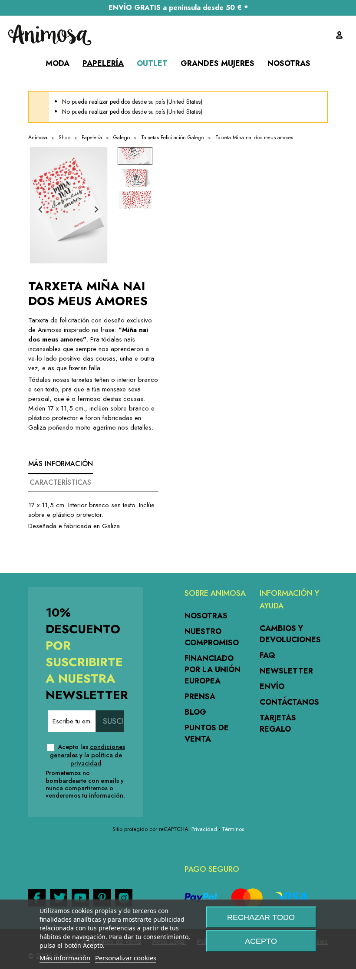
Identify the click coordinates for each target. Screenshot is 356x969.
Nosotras (206, 615)
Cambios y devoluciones (290, 634)
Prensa (200, 696)
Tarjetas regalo (278, 723)
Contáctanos (289, 702)
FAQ (267, 655)
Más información (65, 957)
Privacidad (204, 829)
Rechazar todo (261, 917)
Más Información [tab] (60, 464)
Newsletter (286, 671)
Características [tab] (60, 482)
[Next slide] (96, 210)
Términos (233, 829)
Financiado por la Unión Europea (213, 670)
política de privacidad (96, 759)
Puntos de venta (207, 733)
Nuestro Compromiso (212, 637)
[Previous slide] (41, 210)
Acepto (261, 941)
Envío (272, 686)
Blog (195, 712)
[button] (135, 156)
